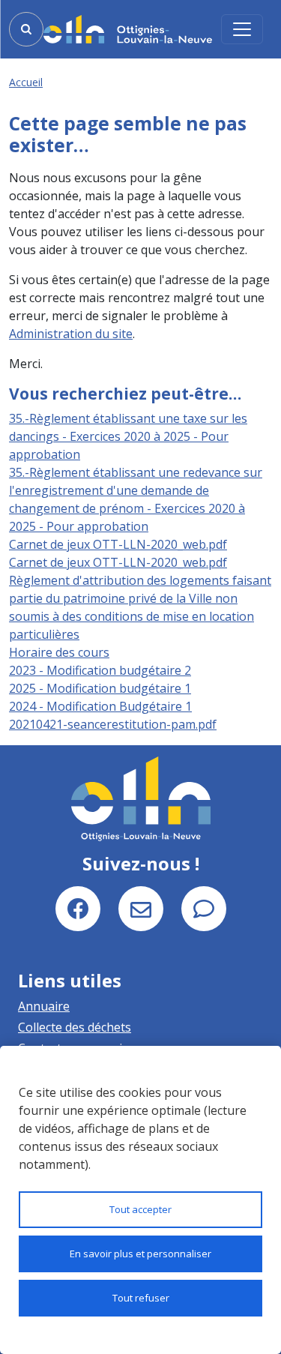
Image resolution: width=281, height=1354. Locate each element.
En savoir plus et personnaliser (140, 1253)
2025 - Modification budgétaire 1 (100, 688)
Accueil (26, 82)
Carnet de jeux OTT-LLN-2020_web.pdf (118, 544)
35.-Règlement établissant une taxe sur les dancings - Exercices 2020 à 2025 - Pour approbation (128, 436)
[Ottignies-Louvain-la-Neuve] (127, 29)
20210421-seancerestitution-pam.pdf (113, 724)
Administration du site (71, 333)
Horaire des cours (59, 652)
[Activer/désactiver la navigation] (242, 29)
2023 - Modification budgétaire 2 (100, 670)
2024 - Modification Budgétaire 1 (100, 706)
